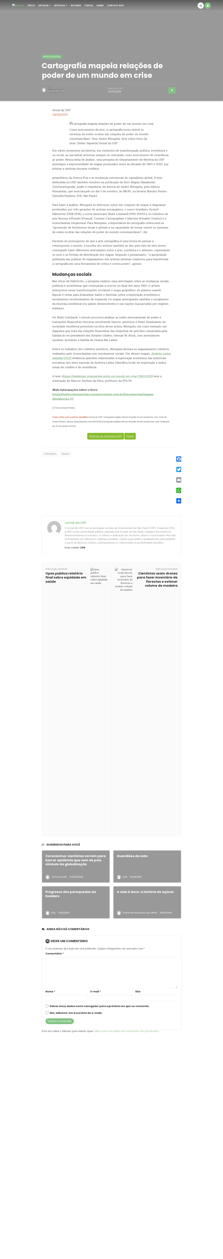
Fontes (88, 5)
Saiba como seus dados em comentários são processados (126, 1031)
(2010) (66, 358)
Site (137, 991)
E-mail (95, 991)
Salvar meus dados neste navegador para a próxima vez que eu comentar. (100, 1006)
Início (31, 5)
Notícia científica (52, 56)
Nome (50, 991)
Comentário (54, 953)
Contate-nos (115, 5)
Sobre (100, 5)
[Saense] (18, 5)
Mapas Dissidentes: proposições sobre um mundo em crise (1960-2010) (107, 376)
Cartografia (50, 453)
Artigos (43, 5)
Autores (76, 5)
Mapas (65, 453)
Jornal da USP (56, 91)
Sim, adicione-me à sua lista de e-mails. (75, 1013)
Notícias (59, 5)
